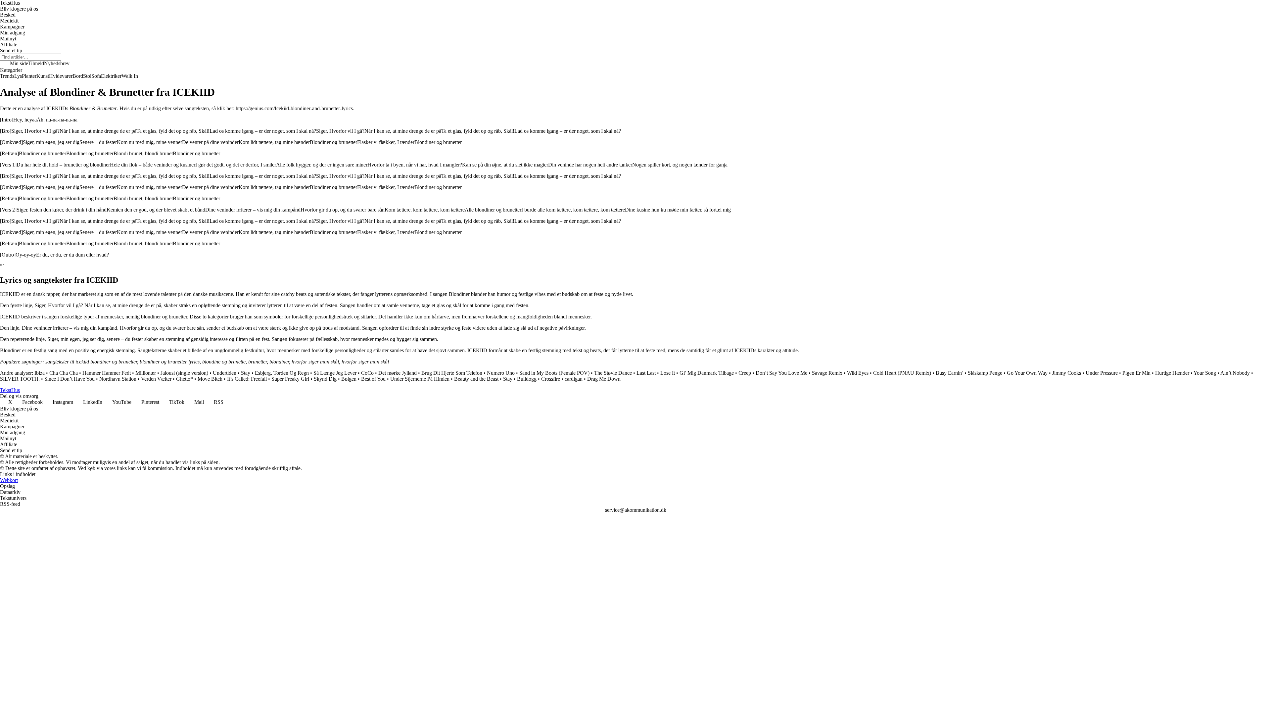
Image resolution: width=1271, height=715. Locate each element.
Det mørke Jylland (397, 373)
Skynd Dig (325, 379)
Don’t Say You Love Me (781, 373)
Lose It (667, 373)
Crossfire (550, 379)
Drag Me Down (604, 379)
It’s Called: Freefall (247, 379)
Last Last (646, 373)
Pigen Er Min (1136, 373)
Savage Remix (827, 373)
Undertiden (224, 373)
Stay (245, 373)
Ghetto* (184, 379)
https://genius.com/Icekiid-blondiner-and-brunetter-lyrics (294, 108)
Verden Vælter (156, 379)
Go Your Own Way (1027, 373)
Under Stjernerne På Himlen (419, 379)
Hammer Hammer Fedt (106, 373)
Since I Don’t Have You (69, 379)
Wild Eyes (858, 373)
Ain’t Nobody (1235, 373)
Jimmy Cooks (1066, 373)
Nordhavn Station (117, 379)
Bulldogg (527, 379)
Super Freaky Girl (290, 379)
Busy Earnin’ (949, 373)
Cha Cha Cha (63, 373)
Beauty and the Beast (476, 379)
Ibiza (39, 373)
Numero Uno (501, 373)
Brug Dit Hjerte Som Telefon (451, 373)
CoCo (367, 373)
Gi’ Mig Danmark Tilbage (707, 373)
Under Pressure (1102, 373)
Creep (744, 373)
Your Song (1205, 373)
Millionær (145, 373)
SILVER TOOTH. (20, 379)
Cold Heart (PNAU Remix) (902, 373)
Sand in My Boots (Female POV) (554, 373)
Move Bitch (210, 379)
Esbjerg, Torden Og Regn (282, 373)
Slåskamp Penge (985, 373)
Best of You (373, 379)
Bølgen (348, 379)
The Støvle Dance (613, 373)
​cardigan (574, 379)
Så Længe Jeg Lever (334, 373)
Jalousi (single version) (184, 373)
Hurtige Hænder (1172, 373)
